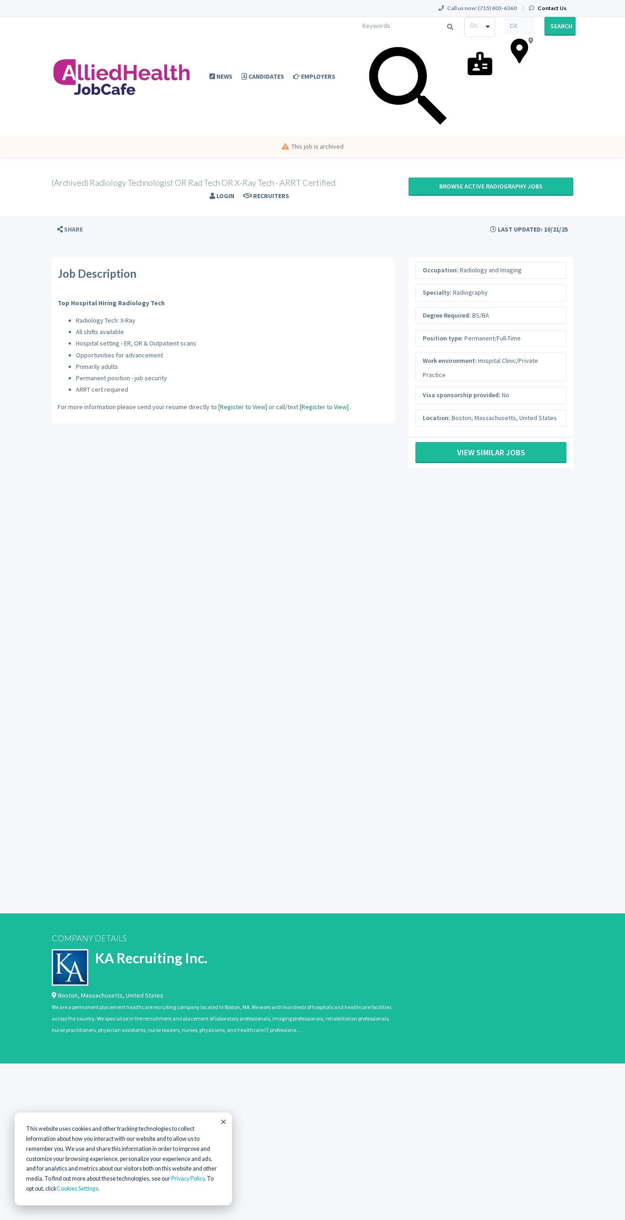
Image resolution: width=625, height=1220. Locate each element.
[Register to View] (242, 407)
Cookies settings (77, 1188)
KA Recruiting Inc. (151, 958)
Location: (436, 418)
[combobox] (480, 27)
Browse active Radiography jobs (491, 186)
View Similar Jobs (491, 452)
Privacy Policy (188, 1178)
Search (561, 26)
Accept (222, 1121)
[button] (70, 229)
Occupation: (440, 270)
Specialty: (437, 292)
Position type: (443, 338)
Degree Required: (447, 315)
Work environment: (450, 360)
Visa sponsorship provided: (462, 395)
